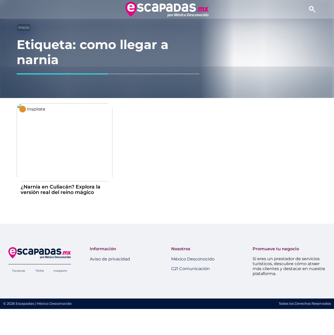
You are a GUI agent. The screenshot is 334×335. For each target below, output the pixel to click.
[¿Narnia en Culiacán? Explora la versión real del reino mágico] (64, 180)
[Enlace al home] (166, 9)
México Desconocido (192, 259)
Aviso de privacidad (110, 259)
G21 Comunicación (190, 268)
